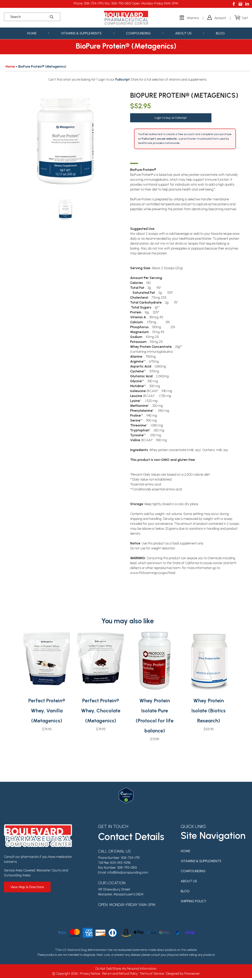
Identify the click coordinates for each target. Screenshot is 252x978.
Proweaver (192, 973)
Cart (245, 18)
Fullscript (123, 79)
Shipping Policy (193, 901)
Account (220, 18)
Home (32, 33)
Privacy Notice (90, 973)
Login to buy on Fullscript (171, 118)
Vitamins (193, 18)
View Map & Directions (27, 887)
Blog (220, 33)
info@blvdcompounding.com (127, 872)
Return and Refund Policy (120, 973)
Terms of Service (152, 973)
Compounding (138, 33)
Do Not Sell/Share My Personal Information (126, 969)
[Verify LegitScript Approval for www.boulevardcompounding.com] (126, 790)
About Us (183, 33)
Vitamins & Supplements (81, 33)
